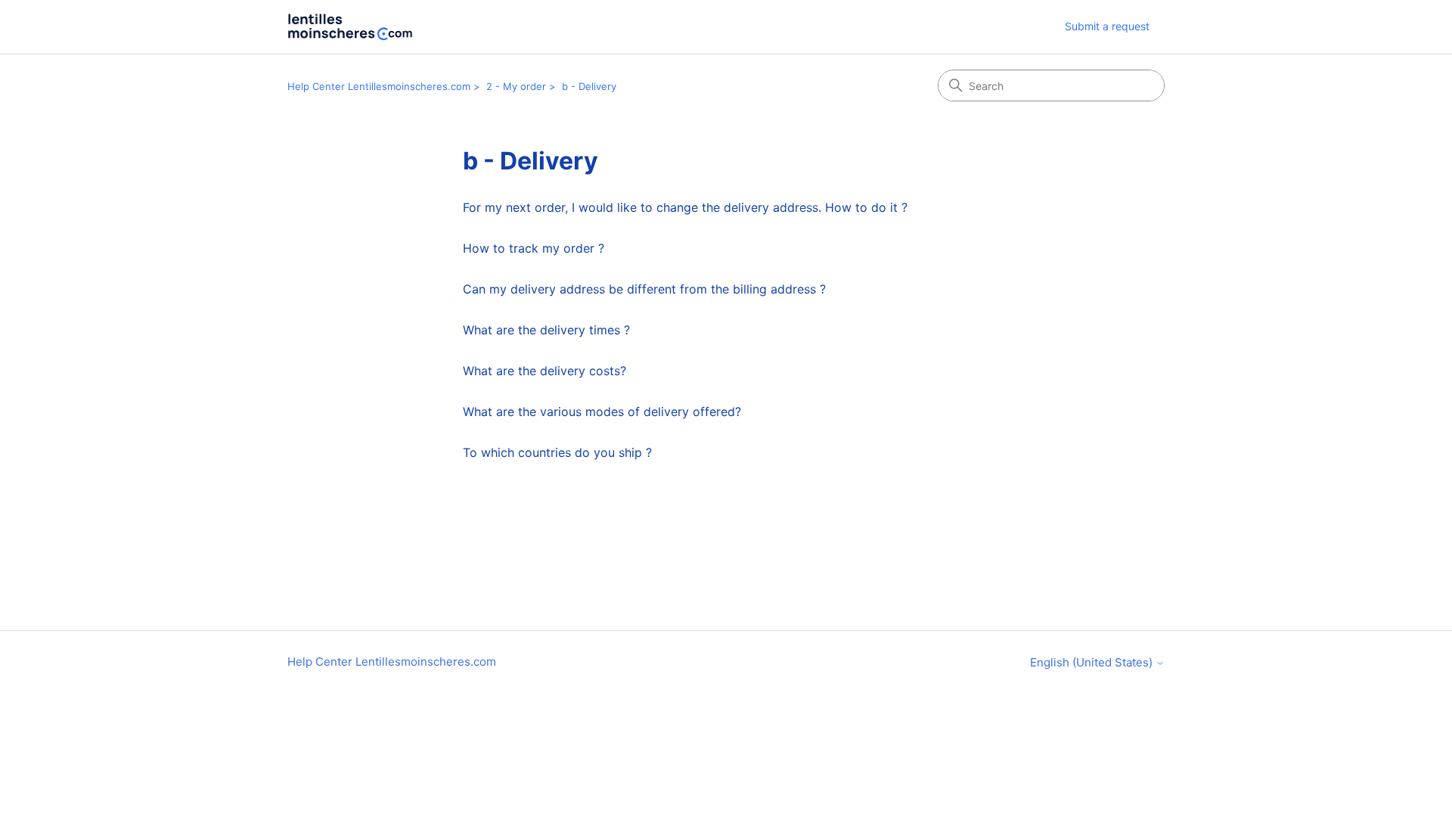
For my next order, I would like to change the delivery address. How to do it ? (685, 207)
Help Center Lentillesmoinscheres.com (378, 86)
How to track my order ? (533, 248)
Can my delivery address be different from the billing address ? (644, 289)
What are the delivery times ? (546, 329)
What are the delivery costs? (544, 370)
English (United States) (1093, 662)
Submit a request (1107, 26)
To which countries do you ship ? (557, 452)
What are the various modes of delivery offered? (602, 411)
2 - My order (516, 86)
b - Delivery (589, 86)
